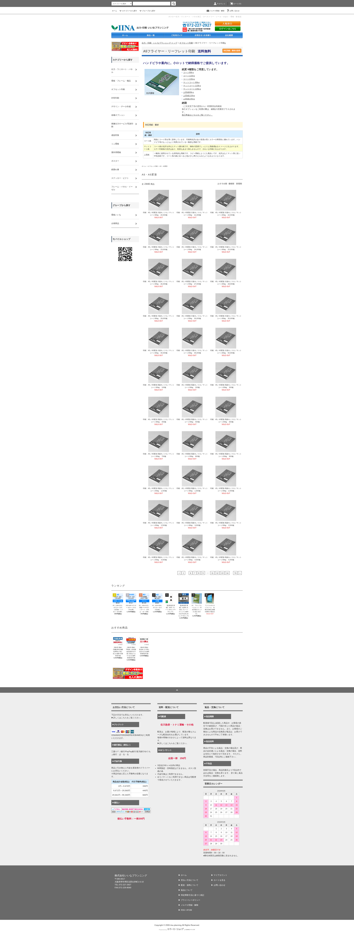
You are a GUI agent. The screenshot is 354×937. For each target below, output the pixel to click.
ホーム (114, 11)
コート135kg (189, 79)
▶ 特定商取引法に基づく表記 (191, 895)
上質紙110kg (189, 96)
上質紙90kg (188, 92)
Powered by (163, 929)
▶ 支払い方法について (188, 880)
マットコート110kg (192, 86)
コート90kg (188, 73)
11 (212, 573)
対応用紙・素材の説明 (232, 51)
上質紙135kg (189, 99)
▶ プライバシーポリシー (189, 900)
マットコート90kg (191, 82)
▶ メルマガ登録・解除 (188, 905)
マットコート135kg (192, 89)
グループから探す (148, 11)
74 (235, 573)
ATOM (189, 910)
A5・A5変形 (163, 166)
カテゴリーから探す (129, 11)
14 (227, 573)
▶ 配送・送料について (188, 885)
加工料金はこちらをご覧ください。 (197, 115)
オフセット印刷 (186, 43)
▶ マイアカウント (219, 875)
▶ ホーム (182, 875)
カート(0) (237, 4)
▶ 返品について (185, 890)
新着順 (239, 183)
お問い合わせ (235, 11)
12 (217, 573)
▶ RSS (181, 910)
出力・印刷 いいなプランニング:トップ (159, 43)
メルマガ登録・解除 (216, 11)
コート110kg (189, 76)
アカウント (221, 4)
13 (222, 573)
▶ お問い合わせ (218, 885)
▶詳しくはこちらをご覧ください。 (126, 718)
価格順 (231, 183)
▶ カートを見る (218, 880)
